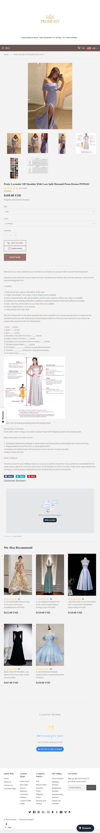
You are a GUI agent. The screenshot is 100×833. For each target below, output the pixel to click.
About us (7, 782)
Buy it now (15, 257)
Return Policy (10, 452)
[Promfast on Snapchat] (52, 812)
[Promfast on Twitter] (30, 812)
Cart (83, 48)
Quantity (7, 231)
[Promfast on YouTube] (61, 812)
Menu (7, 48)
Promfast (13, 820)
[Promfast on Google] (43, 812)
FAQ (21, 452)
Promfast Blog (10, 789)
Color (6, 219)
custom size (9, 321)
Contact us (8, 785)
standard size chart (40, 315)
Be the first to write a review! (50, 749)
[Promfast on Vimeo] (65, 812)
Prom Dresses (57, 778)
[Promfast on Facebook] (34, 812)
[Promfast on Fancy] (69, 812)
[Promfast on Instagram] (48, 812)
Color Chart (24, 781)
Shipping (7, 200)
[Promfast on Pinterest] (38, 812)
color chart (39, 304)
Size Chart (24, 785)
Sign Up (91, 788)
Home (6, 54)
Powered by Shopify (26, 820)
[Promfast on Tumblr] (57, 812)
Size (5, 207)
